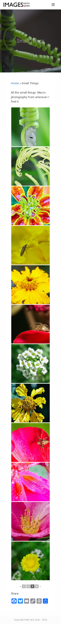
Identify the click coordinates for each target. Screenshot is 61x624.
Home (15, 83)
